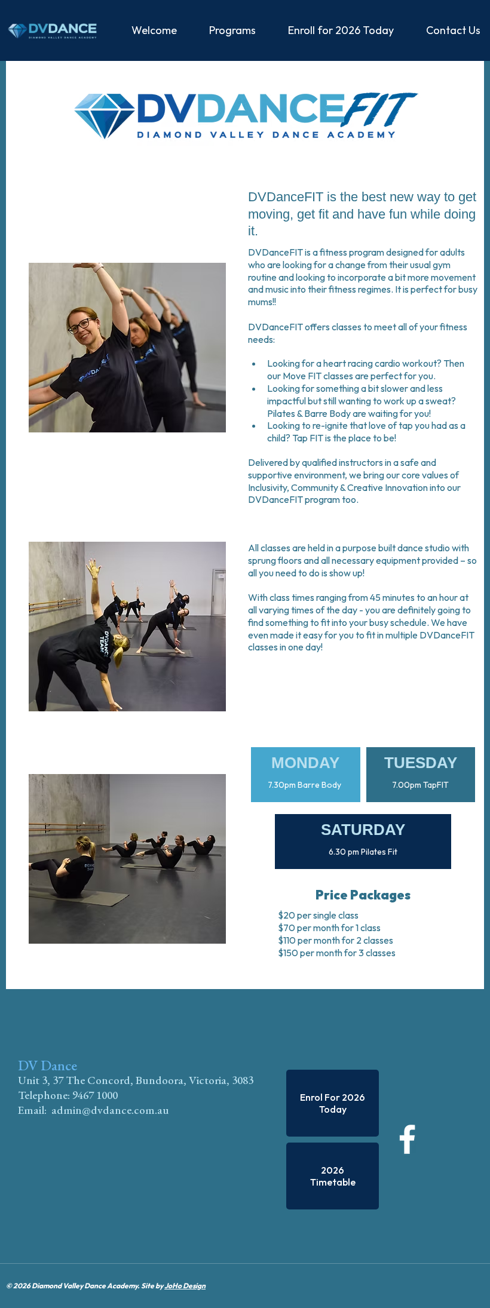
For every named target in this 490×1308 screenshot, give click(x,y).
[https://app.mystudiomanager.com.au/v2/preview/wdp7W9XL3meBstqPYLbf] (52, 30)
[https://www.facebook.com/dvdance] (419, 1139)
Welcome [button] (154, 30)
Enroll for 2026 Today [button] (341, 30)
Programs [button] (232, 30)
